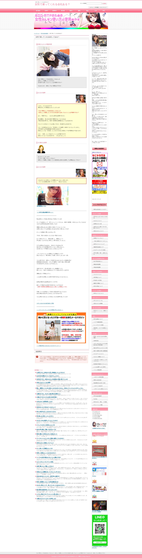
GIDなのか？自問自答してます (45, 401)
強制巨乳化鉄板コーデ (98, 247)
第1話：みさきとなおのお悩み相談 (100, 337)
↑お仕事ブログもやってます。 (99, 428)
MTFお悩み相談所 (44, 33)
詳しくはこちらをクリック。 (98, 178)
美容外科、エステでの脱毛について (100, 328)
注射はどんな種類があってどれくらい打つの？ (49, 471)
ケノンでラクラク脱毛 (98, 325)
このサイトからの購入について (100, 388)
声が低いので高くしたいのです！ (45, 416)
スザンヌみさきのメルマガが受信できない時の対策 (100, 344)
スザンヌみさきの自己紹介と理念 (45, 303)
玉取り (71, 10)
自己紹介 (38, 10)
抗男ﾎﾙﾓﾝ (54, 10)
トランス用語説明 (97, 369)
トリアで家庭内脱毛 (98, 322)
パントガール (97, 413)
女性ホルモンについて (98, 231)
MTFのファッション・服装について (100, 311)
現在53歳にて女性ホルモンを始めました (47, 434)
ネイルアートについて (98, 353)
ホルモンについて (97, 220)
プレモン (94, 476)
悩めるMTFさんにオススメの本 (100, 347)
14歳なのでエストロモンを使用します (46, 498)
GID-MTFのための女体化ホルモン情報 (71, 556)
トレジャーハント (97, 274)
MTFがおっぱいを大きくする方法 (100, 217)
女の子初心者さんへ (98, 261)
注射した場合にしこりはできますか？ (46, 452)
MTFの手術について (98, 286)
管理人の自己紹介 (97, 380)
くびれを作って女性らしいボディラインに (100, 360)
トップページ (36, 33)
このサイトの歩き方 (98, 386)
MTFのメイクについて (99, 293)
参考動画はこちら (41, 206)
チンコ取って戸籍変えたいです (45, 448)
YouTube (95, 399)
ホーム (91, 7)
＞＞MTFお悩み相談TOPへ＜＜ (45, 212)
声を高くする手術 (97, 280)
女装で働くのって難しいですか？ (45, 466)
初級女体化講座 (97, 264)
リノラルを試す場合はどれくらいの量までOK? (49, 457)
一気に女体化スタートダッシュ (100, 241)
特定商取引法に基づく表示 (99, 383)
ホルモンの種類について (99, 356)
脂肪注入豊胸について (98, 283)
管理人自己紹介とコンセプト (100, 209)
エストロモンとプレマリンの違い (45, 461)
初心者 (63, 10)
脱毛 (79, 10)
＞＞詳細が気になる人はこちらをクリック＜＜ (49, 345)
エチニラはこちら (98, 415)
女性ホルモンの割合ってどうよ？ (45, 442)
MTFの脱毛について (98, 319)
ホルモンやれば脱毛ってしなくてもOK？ (47, 420)
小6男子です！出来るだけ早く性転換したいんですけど (51, 372)
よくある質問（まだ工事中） (100, 367)
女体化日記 (96, 340)
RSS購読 (97, 7)
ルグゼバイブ (97, 411)
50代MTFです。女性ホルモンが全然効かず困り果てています (52, 379)
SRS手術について (97, 277)
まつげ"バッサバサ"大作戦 (99, 250)
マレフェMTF (97, 416)
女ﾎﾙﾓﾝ (46, 10)
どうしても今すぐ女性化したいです (46, 425)
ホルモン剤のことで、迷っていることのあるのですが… (51, 485)
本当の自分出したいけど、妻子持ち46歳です (48, 476)
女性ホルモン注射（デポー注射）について (100, 227)
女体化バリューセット (98, 238)
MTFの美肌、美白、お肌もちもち (100, 253)
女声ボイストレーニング (99, 244)
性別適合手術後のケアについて (100, 364)
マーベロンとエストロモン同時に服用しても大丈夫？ (50, 438)
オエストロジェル (98, 418)
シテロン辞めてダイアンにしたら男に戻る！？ (49, 494)
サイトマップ (103, 7)
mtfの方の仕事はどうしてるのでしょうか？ (48, 375)
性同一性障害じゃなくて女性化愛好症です (47, 481)
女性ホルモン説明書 (98, 303)
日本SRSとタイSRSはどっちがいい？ (46, 407)
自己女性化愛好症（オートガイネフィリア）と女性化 (99, 511)
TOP (96, 10)
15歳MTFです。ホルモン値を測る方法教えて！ (49, 393)
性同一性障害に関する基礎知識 (100, 350)
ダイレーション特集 (98, 404)
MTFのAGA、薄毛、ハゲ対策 (100, 402)
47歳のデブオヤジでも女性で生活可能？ (47, 397)
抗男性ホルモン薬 (97, 223)
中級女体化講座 (97, 267)
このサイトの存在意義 (98, 377)
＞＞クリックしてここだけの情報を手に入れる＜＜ (50, 310)
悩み (87, 10)
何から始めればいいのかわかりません (46, 411)
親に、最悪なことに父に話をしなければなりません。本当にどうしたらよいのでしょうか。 (60, 388)
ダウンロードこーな (98, 300)
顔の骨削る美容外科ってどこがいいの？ (47, 489)
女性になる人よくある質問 (43, 382)
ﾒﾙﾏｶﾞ (103, 10)
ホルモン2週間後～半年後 (98, 491)
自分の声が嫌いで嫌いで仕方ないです (46, 429)
